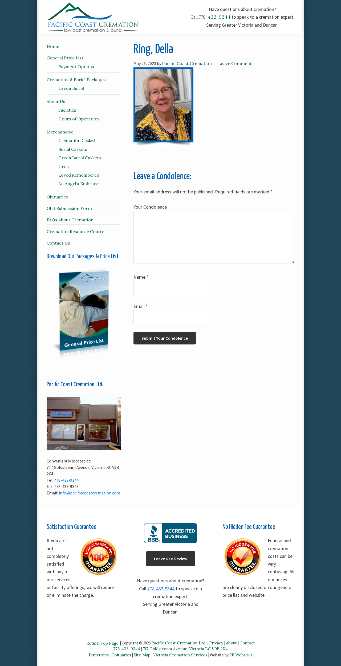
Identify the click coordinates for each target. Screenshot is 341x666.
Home (53, 46)
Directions (99, 654)
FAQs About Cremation (70, 219)
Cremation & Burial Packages (76, 79)
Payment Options (76, 66)
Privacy (216, 642)
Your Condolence (150, 207)
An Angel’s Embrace (78, 183)
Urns (63, 166)
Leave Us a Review (170, 558)
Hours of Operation (78, 118)
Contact (247, 642)
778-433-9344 (214, 17)
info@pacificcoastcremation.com (89, 493)
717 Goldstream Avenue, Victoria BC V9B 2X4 (185, 648)
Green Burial (71, 88)
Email (140, 306)
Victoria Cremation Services (180, 654)
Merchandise (60, 132)
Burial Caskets (72, 149)
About (231, 642)
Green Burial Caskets (79, 157)
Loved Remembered (78, 175)
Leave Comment (235, 63)
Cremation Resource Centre (75, 231)
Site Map (142, 654)
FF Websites (241, 654)
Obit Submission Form (69, 208)
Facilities (67, 110)
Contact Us (58, 243)
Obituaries (57, 197)
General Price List (65, 57)
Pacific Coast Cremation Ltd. (178, 642)
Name (141, 277)
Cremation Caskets (78, 140)
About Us (56, 101)
